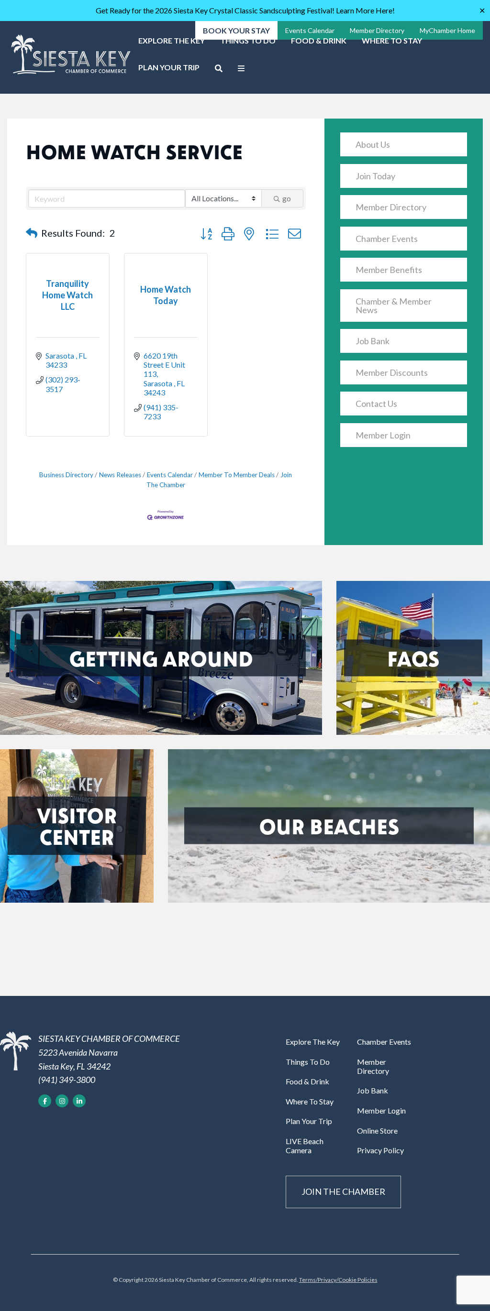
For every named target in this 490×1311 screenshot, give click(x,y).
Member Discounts (392, 372)
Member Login (383, 435)
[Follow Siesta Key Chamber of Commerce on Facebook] (44, 1100)
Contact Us (376, 403)
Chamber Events (387, 238)
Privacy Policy (380, 1150)
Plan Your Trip (169, 67)
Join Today (375, 176)
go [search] (286, 198)
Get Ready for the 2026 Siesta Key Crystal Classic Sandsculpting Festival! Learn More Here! (245, 10)
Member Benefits (389, 269)
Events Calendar (170, 475)
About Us (373, 144)
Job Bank (373, 341)
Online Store (377, 1130)
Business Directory (66, 475)
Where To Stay (392, 40)
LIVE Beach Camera (304, 1145)
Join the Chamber (343, 1191)
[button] (31, 232)
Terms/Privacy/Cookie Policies (338, 1279)
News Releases (120, 475)
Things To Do (248, 40)
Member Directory (391, 207)
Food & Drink (318, 40)
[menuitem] (171, 44)
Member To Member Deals (237, 475)
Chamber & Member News (394, 305)
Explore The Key (171, 40)
